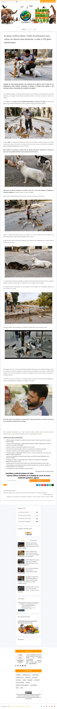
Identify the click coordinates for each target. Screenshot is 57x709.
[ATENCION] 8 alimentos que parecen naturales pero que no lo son (27, 622)
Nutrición (36, 680)
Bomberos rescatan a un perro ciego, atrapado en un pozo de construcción (24, 450)
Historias (18, 680)
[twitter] (41, 1)
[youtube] (52, 1)
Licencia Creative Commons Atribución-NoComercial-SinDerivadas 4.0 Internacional (28, 697)
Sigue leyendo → (33, 663)
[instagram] (46, 1)
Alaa (9, 142)
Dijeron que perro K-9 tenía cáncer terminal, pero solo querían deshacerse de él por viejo (28, 463)
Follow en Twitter (23, 512)
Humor (24, 680)
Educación (34, 677)
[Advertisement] (28, 365)
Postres (28, 682)
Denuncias (27, 677)
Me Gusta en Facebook (24, 515)
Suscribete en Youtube (24, 518)
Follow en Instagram (24, 521)
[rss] (49, 1)
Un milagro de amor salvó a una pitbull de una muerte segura (20, 468)
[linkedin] (20, 665)
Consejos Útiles (20, 677)
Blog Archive (33, 540)
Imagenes (30, 680)
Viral (21, 687)
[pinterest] (54, 1)
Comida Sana (35, 674)
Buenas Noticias (27, 674)
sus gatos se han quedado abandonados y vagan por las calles (28, 101)
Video (17, 687)
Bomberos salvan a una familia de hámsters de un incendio (21, 447)
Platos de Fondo (20, 682)
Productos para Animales (22, 685)
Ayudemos (18, 674)
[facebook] (44, 1)
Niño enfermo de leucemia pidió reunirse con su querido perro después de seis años (26, 449)
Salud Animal (33, 685)
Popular (23, 540)
